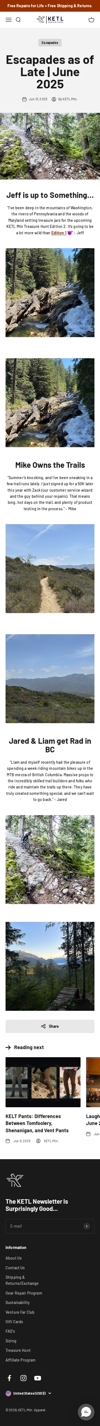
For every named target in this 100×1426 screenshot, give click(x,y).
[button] (86, 1412)
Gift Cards (14, 1321)
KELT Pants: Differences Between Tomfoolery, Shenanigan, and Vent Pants (37, 1123)
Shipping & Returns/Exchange (22, 1280)
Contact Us (15, 1267)
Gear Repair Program (24, 1293)
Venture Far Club (20, 1312)
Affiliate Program (21, 1360)
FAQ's (10, 1331)
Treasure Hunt (18, 1350)
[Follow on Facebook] (9, 1378)
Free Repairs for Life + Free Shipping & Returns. (50, 5)
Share (54, 1026)
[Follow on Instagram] (23, 1378)
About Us (14, 1258)
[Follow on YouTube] (37, 1378)
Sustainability (18, 1302)
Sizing (11, 1340)
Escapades (50, 42)
